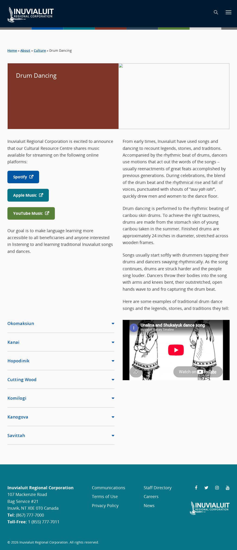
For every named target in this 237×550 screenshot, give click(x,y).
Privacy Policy (105, 505)
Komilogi (16, 398)
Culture (40, 50)
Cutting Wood (22, 379)
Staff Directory (158, 487)
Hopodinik (18, 360)
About (25, 50)
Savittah (16, 435)
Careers (151, 496)
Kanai (13, 342)
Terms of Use (105, 496)
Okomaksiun (20, 323)
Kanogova (17, 417)
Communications (108, 487)
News (149, 505)
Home (12, 50)
